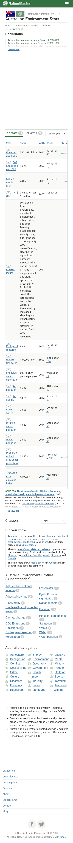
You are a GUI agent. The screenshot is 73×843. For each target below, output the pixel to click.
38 (47, 478)
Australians (13, 536)
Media (59, 659)
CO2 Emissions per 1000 (12, 166)
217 (51, 458)
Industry (38, 681)
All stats (33, 133)
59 (47, 389)
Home (8, 25)
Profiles (34, 25)
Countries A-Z (10, 776)
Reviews (7, 788)
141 (48, 348)
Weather (59, 690)
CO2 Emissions (15, 623)
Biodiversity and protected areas (21, 609)
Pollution (44, 609)
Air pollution (11, 387)
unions (44, 541)
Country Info (21, 25)
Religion (60, 672)
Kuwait (46, 555)
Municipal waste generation (12, 376)
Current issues (10, 271)
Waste (43, 628)
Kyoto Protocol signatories (48, 596)
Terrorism (60, 681)
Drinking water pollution (11, 426)
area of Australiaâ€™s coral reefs (34, 549)
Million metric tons (10, 182)
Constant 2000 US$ (11, 153)
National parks (48, 603)
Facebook (32, 824)
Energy (37, 655)
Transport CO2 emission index (11, 478)
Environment (41, 659)
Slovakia (12, 555)
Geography (40, 663)
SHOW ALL (13, 49)
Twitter (41, 824)
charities (50, 536)
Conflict (15, 663)
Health (37, 672)
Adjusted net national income (18, 588)
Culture (14, 676)
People (59, 668)
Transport (61, 685)
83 (47, 154)
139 (48, 361)
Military (59, 663)
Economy (16, 685)
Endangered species (18, 632)
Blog (5, 811)
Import (35, 676)
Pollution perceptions (52, 616)
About (6, 794)
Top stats (13, 133)
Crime (14, 672)
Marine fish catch (11, 361)
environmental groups (34, 539)
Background (17, 659)
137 (48, 182)
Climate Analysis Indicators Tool (38, 503)
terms (63, 836)
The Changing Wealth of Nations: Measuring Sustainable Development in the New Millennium (33, 493)
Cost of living (18, 668)
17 (47, 376)
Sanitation (45, 623)
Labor (36, 685)
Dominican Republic (31, 555)
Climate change (15, 617)
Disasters (16, 681)
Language (39, 690)
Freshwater (46, 588)
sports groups (30, 541)
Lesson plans (10, 782)
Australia (46, 25)
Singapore (56, 555)
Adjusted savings (16, 596)
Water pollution (11, 441)
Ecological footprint (12, 347)
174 (48, 167)
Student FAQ (10, 799)
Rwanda (12, 558)
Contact (7, 805)
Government (40, 668)
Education (16, 690)
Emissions (12, 628)
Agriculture (17, 655)
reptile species (38, 562)
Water (42, 632)
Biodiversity (12, 603)
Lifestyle (60, 655)
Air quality (11, 398)
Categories (9, 770)
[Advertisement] (36, 90)
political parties (28, 544)
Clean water (9, 411)
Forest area (12, 637)
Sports (59, 676)
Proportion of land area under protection (12, 458)
